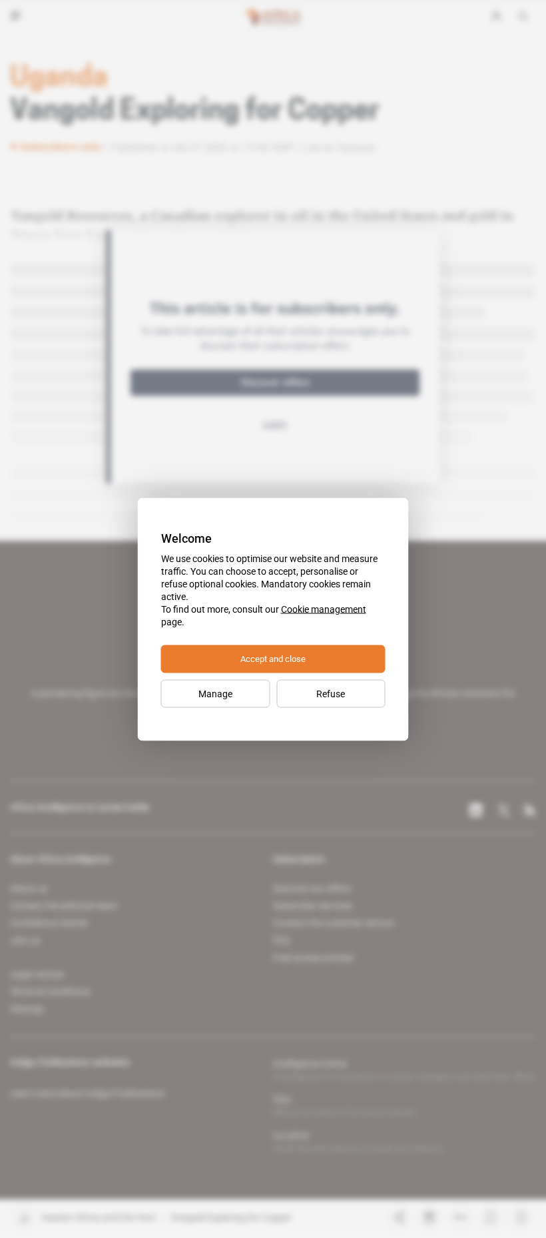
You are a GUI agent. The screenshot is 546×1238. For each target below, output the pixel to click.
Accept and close (273, 658)
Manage (215, 693)
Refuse (330, 693)
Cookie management (323, 608)
